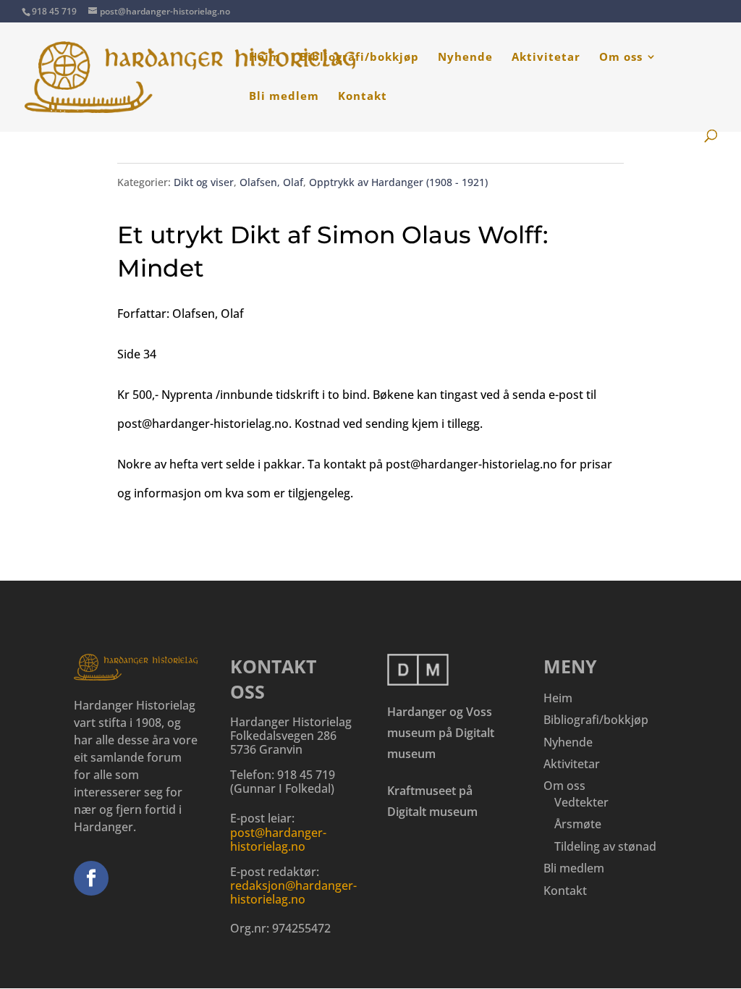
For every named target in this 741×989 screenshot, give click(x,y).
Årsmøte (577, 824)
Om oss (621, 57)
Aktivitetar (546, 57)
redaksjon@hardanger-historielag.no (293, 892)
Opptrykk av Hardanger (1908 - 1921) (398, 182)
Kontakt (362, 97)
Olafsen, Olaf (271, 182)
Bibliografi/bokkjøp (359, 57)
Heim (265, 57)
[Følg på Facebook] (91, 878)
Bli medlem (284, 97)
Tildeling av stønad (605, 846)
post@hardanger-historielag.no (278, 839)
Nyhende (465, 57)
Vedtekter (581, 802)
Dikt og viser (204, 182)
